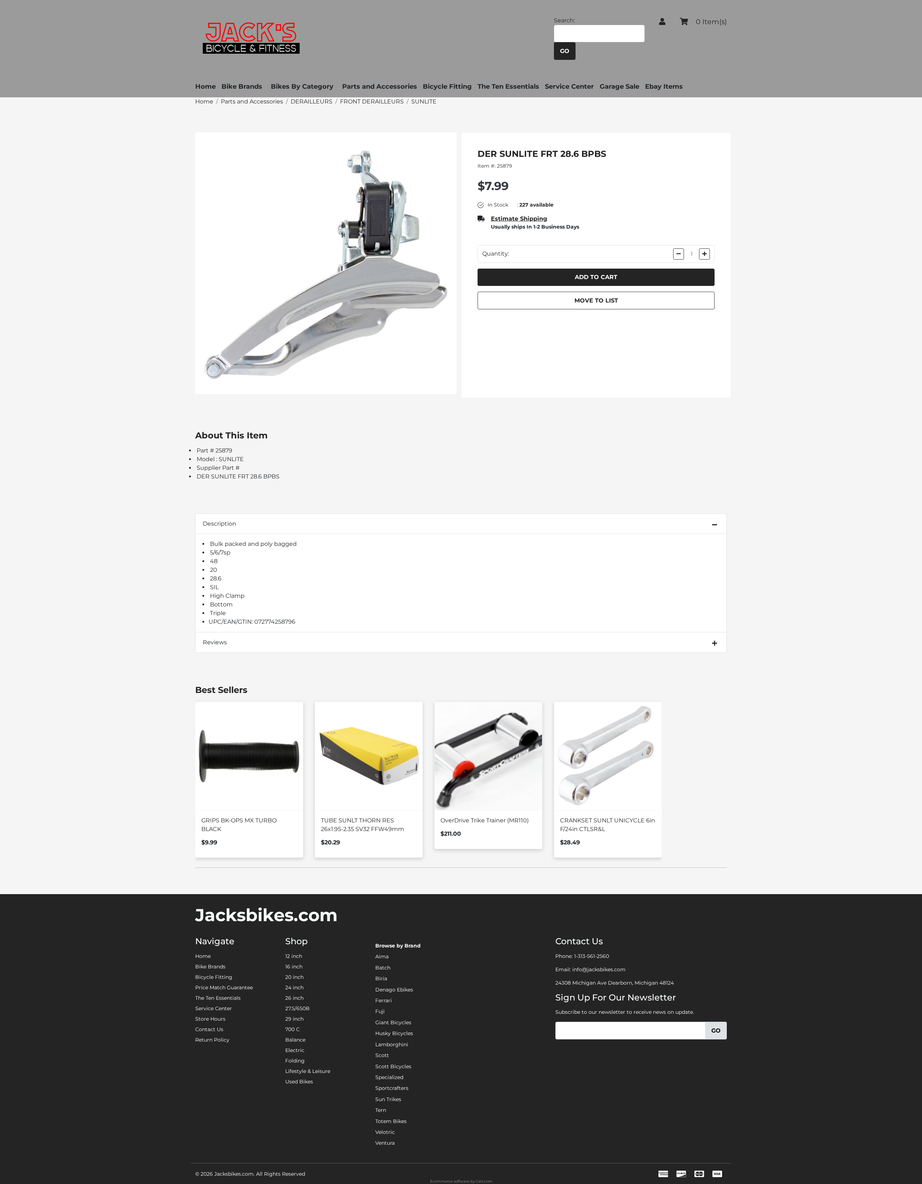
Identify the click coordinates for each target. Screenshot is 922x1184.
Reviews (215, 642)
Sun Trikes (388, 1099)
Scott (382, 1055)
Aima (382, 956)
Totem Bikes (391, 1121)
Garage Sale (619, 86)
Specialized (389, 1077)
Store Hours (210, 1019)
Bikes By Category (302, 86)
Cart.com (484, 1181)
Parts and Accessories (379, 86)
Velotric (385, 1132)
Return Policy (212, 1040)
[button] (662, 21)
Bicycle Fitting (447, 86)
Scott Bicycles (393, 1066)
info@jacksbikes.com (599, 969)
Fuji (380, 1011)
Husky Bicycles (394, 1033)
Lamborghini (391, 1044)
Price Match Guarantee (224, 987)
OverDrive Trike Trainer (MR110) (484, 820)
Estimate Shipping (519, 218)
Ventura (385, 1143)
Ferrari (383, 1000)
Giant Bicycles (393, 1022)
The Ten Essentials (508, 86)
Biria (381, 978)
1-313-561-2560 (591, 956)
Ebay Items (664, 86)
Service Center (569, 86)
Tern (380, 1110)
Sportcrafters (391, 1088)
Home (205, 86)
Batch (382, 967)
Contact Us (209, 1029)
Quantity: (495, 253)
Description (219, 523)
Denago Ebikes (394, 989)
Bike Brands (241, 86)
